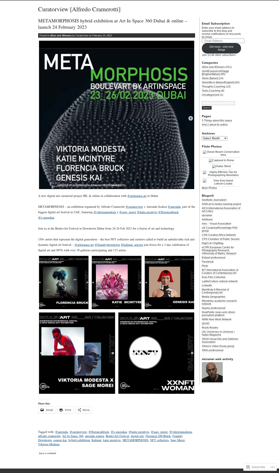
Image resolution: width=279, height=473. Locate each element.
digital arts (137, 436)
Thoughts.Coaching (213, 86)
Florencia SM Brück (158, 436)
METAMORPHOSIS (135, 440)
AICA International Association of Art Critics (221, 210)
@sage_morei (127, 212)
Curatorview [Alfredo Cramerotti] (79, 9)
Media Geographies (213, 296)
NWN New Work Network (216, 319)
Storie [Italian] (210, 78)
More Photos (209, 188)
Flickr (205, 265)
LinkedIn (207, 285)
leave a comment (47, 453)
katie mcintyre (112, 440)
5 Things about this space (217, 120)
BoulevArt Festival (117, 436)
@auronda (174, 207)
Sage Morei (177, 440)
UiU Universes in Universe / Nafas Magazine (218, 333)
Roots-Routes (210, 327)
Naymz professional (213, 308)
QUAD (205, 323)
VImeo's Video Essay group (218, 346)
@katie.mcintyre (147, 212)
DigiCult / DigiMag (212, 243)
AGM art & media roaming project (221, 204)
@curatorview (134, 207)
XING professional (212, 350)
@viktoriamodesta (105, 212)
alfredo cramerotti (49, 436)
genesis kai (60, 440)
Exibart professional (213, 257)
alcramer (207, 215)
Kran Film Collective (214, 277)
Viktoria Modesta (49, 444)
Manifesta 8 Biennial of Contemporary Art (215, 291)
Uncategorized (210, 94)
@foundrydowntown (107, 245)
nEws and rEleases (60, 35)
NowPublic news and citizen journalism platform (218, 314)
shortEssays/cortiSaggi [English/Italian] (215, 73)
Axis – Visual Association (216, 223)
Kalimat (96, 440)
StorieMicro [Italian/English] (218, 82)
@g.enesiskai (46, 217)
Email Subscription (216, 23)
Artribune (207, 219)
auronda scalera (94, 436)
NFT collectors (159, 440)
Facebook (208, 261)
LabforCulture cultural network (220, 281)
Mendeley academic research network (219, 302)
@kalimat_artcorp (132, 245)
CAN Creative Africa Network (219, 234)
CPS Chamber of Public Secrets (221, 239)
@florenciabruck (168, 212)
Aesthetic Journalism (214, 199)
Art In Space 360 (72, 436)
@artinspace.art (136, 196)
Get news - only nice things (221, 48)
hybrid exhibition (79, 440)
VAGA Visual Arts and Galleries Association (220, 340)
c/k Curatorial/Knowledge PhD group (220, 229)
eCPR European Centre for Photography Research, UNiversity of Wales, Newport (219, 250)
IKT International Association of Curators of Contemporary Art (220, 271)
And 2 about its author (215, 124)
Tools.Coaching (211, 90)
